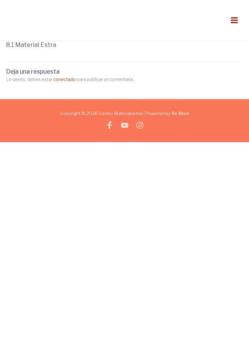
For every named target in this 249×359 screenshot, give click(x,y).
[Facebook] (109, 125)
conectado (64, 79)
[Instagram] (140, 125)
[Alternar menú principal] (234, 20)
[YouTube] (125, 125)
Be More (180, 113)
